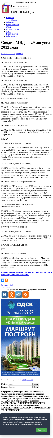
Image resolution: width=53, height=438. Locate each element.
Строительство (12, 29)
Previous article (7, 285)
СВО (8, 31)
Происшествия (12, 24)
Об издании (11, 36)
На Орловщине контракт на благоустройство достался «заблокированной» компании (26, 273)
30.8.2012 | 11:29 (8, 53)
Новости (10, 17)
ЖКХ (8, 27)
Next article (5, 287)
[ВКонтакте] (2, 280)
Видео (14, 20)
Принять (41, 430)
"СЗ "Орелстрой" (27, 380)
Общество (10, 22)
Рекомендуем (12, 34)
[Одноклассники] (6, 280)
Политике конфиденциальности (30, 424)
